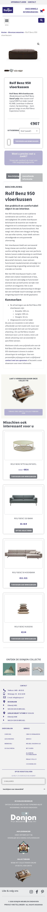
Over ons (8, 734)
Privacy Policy (31, 759)
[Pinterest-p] (42, 891)
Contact (32, 2)
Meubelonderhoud (33, 744)
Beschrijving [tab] (13, 176)
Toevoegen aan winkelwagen (26, 141)
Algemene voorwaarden (31, 753)
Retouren (29, 748)
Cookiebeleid (31, 764)
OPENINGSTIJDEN (18, 2)
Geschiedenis (9, 739)
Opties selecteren (24, 530)
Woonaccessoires (16, 32)
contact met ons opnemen (16, 360)
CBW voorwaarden (33, 734)
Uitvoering (13, 130)
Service (28, 739)
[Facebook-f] (36, 891)
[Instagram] (31, 891)
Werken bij (8, 744)
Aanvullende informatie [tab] (28, 177)
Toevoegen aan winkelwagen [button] (23, 476)
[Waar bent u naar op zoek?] (41, 20)
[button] (7, 21)
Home (4, 32)
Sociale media (9, 748)
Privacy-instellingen (14, 904)
